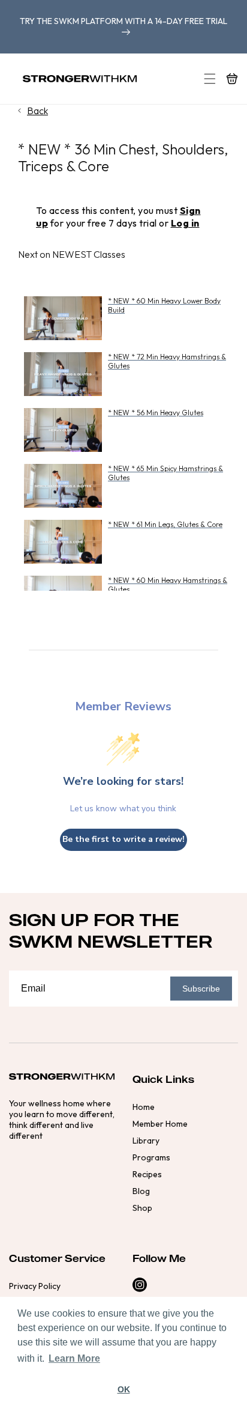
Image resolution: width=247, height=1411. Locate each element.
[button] (210, 79)
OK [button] (124, 1389)
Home (143, 1107)
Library (145, 1140)
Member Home (160, 1123)
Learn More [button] (74, 1358)
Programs (151, 1157)
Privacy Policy (35, 1286)
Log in (185, 223)
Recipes (147, 1174)
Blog (141, 1191)
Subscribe (201, 988)
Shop (142, 1207)
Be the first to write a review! (123, 839)
